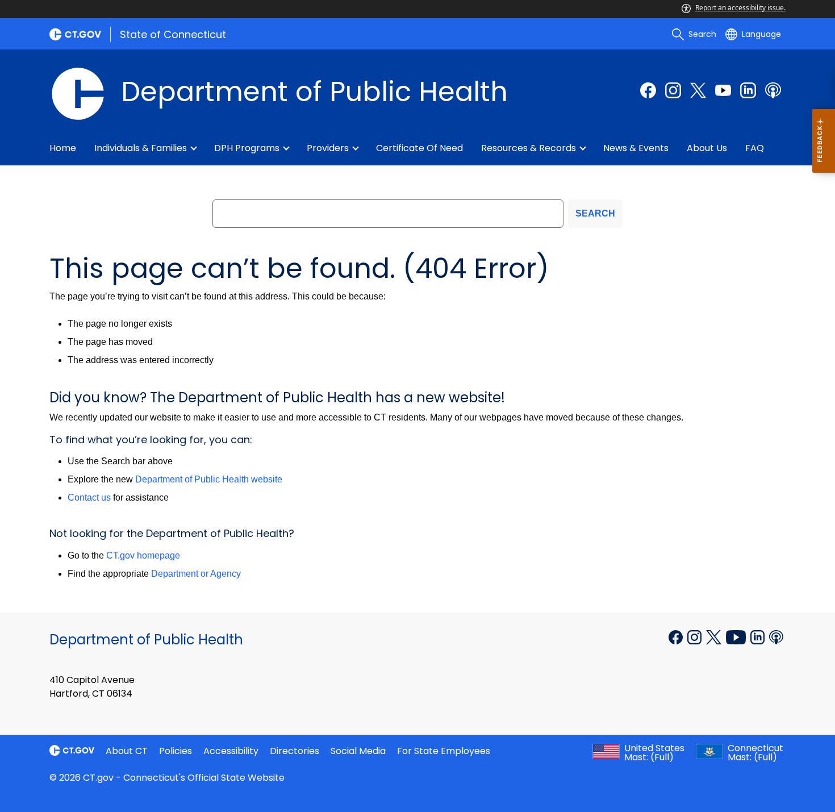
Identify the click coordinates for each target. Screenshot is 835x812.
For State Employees (443, 750)
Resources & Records (528, 148)
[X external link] (715, 636)
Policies (175, 750)
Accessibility (230, 750)
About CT (127, 750)
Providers (328, 148)
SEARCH (595, 213)
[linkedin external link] (748, 90)
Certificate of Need (419, 148)
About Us (707, 148)
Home (62, 148)
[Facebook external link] (648, 90)
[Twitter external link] (698, 90)
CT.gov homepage (143, 555)
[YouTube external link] (737, 636)
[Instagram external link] (673, 90)
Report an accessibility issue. (740, 8)
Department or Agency (196, 573)
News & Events (636, 148)
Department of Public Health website (208, 479)
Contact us (89, 497)
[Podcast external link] (773, 90)
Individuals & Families (140, 148)
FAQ (754, 148)
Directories (294, 750)
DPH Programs (246, 148)
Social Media (358, 750)
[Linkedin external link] (758, 636)
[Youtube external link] (723, 90)
